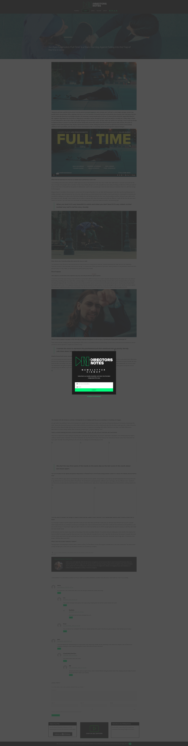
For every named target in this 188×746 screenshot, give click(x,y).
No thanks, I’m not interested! (94, 396)
